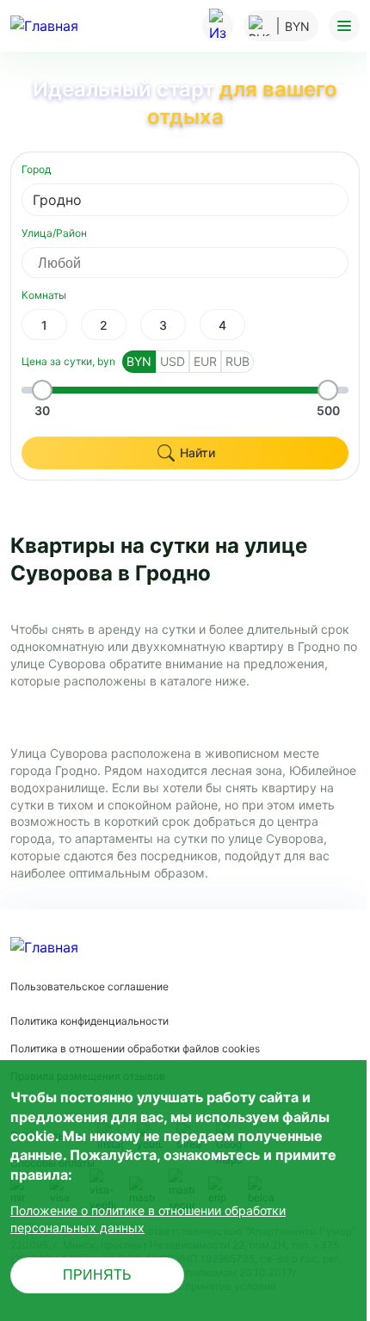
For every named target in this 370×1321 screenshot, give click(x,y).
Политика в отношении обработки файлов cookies (135, 1048)
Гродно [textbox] (57, 199)
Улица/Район (54, 232)
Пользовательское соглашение (89, 986)
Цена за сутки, (68, 361)
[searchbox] (200, 262)
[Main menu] (344, 25)
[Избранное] (217, 25)
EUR (205, 361)
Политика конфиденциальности (89, 1020)
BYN (138, 361)
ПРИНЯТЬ (97, 1275)
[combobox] (185, 199)
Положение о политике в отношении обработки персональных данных (148, 1219)
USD (172, 361)
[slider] (42, 390)
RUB (237, 361)
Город (36, 169)
